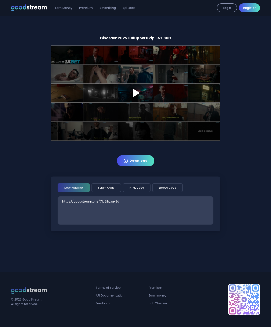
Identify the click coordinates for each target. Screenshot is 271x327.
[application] (135, 93)
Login (227, 8)
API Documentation (110, 295)
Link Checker (158, 303)
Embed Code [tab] (167, 187)
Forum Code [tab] (106, 187)
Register (249, 8)
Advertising (108, 8)
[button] (135, 93)
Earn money (157, 295)
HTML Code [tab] (137, 187)
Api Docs (129, 8)
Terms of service (108, 288)
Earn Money (63, 8)
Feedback (103, 303)
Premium (86, 8)
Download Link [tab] (73, 187)
